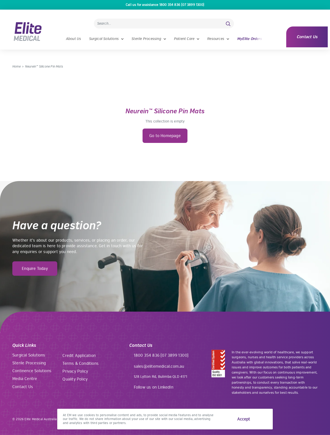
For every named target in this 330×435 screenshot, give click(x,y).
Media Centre (24, 378)
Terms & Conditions (80, 363)
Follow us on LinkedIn (153, 387)
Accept (243, 419)
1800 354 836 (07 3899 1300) (161, 355)
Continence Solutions (31, 370)
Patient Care (184, 39)
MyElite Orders (249, 39)
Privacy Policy (75, 371)
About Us (73, 39)
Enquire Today (35, 268)
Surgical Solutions (104, 39)
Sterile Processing (146, 39)
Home (16, 66)
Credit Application (79, 355)
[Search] (228, 23)
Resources (215, 39)
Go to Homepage (165, 135)
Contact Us (307, 36)
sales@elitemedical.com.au (159, 366)
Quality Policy (75, 379)
